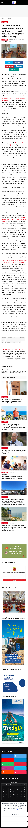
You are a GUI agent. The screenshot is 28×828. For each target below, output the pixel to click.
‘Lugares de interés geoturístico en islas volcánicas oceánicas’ (14, 219)
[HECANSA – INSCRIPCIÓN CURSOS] (14, 682)
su (2, 342)
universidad (8, 342)
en (17, 337)
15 (21, 791)
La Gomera (4, 22)
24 (3, 796)
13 (13, 791)
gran (3, 339)
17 (3, 794)
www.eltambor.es (6, 41)
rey (23, 339)
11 (6, 791)
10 (3, 791)
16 (24, 791)
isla (7, 339)
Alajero (4, 337)
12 (10, 791)
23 (24, 794)
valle (14, 342)
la (10, 339)
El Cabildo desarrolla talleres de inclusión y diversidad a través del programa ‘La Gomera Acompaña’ (11, 476)
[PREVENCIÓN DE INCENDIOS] (14, 551)
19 (10, 794)
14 (17, 791)
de (14, 337)
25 (6, 796)
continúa (10, 337)
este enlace (4, 333)
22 (21, 794)
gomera (22, 337)
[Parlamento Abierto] (14, 602)
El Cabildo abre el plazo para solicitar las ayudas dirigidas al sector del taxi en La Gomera (13, 452)
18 (6, 794)
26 (10, 796)
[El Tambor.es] (14, 2)
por (13, 339)
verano (19, 342)
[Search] (26, 2)
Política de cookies (20, 810)
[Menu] (2, 2)
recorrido (18, 339)
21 (17, 794)
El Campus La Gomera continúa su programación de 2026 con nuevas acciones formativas (11, 401)
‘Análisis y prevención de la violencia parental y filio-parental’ (14, 98)
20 (14, 794)
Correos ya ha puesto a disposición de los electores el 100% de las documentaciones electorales (7, 355)
